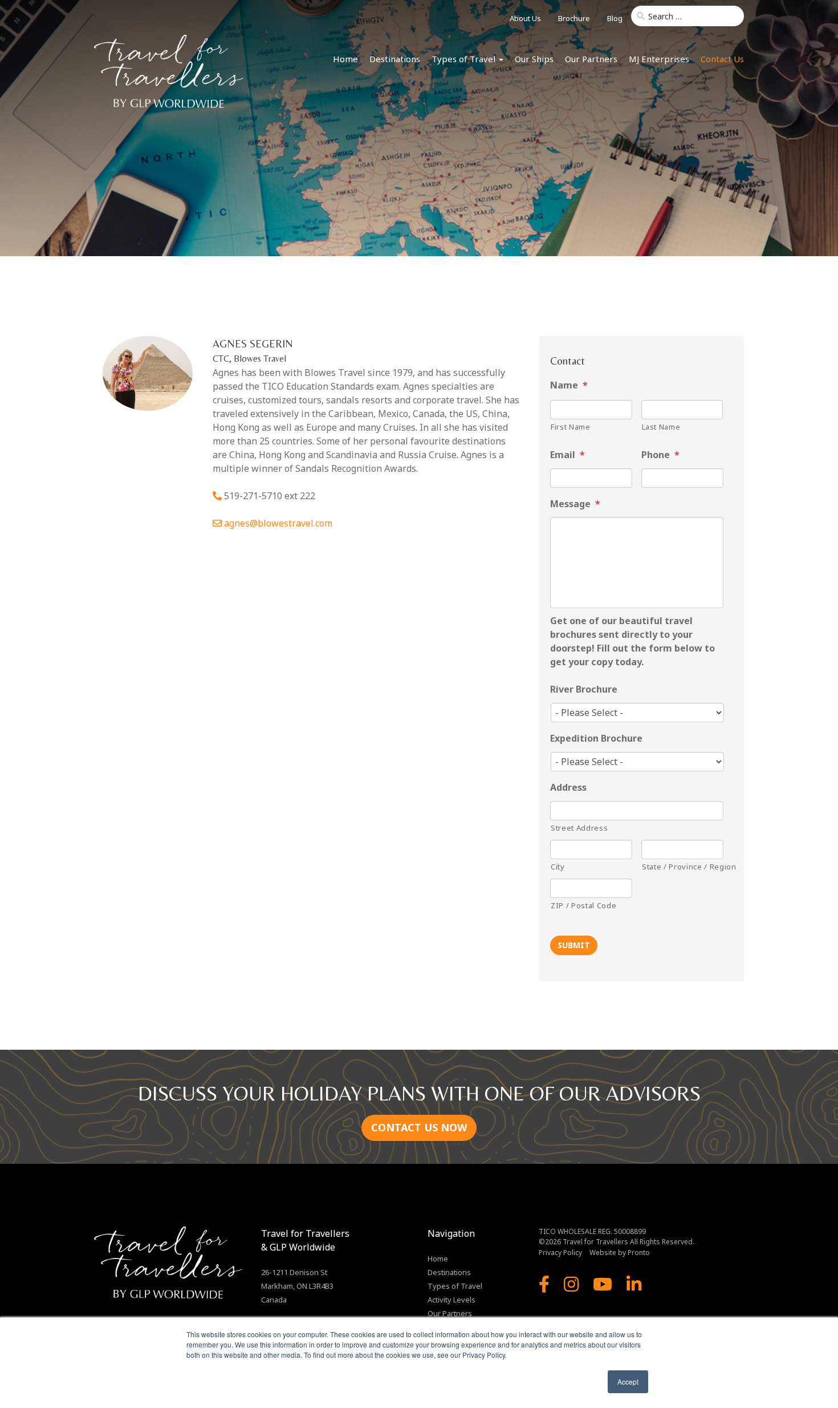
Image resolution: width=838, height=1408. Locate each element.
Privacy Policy (560, 1252)
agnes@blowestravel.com (278, 523)
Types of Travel (465, 58)
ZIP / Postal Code (583, 905)
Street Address (579, 828)
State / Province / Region (682, 866)
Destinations (394, 58)
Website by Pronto (619, 1252)
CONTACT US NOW (419, 1127)
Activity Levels (451, 1299)
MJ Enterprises (659, 58)
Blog (615, 18)
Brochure (574, 18)
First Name (571, 427)
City (558, 866)
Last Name (661, 427)
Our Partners (591, 58)
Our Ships (534, 58)
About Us (525, 18)
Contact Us (722, 58)
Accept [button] (627, 1381)
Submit (574, 945)
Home (345, 58)
